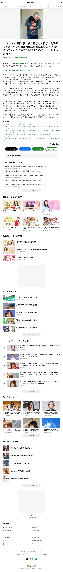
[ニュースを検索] (61, 2)
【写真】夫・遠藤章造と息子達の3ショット (16, 70)
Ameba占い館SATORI (38, 540)
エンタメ (13, 6)
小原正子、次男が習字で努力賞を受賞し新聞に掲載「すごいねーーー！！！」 (25, 184)
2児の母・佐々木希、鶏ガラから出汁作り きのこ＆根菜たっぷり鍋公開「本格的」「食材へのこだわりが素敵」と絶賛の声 (32, 414)
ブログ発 (22, 6)
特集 (31, 6)
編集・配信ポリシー (32, 551)
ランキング (58, 6)
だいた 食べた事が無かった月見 (21, 471)
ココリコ (15, 64)
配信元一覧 (22, 551)
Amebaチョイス (8, 527)
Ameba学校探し (36, 544)
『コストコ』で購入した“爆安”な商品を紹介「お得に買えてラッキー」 (24, 180)
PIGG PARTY (7, 537)
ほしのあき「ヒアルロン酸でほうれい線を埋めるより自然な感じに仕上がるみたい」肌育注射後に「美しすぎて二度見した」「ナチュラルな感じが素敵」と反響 (40, 374)
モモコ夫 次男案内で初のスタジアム (22, 463)
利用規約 (18, 554)
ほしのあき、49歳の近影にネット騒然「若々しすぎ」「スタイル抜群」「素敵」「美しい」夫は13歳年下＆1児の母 (40, 382)
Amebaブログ (36, 530)
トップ (4, 6)
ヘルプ (41, 551)
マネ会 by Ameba (8, 530)
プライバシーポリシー (28, 554)
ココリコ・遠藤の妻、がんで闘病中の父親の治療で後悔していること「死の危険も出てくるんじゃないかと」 (32, 127)
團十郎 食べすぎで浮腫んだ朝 (20, 478)
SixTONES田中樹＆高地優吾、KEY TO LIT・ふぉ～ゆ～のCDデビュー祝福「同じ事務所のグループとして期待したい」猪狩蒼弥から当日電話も (52, 431)
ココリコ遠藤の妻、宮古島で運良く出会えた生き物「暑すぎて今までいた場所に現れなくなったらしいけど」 (32, 135)
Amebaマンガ (36, 537)
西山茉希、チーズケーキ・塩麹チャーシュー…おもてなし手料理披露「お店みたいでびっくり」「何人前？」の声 (39, 364)
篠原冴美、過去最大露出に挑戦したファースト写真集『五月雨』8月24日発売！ (32, 430)
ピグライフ (7, 540)
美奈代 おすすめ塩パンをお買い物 (21, 448)
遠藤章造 (22, 64)
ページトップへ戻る (31, 517)
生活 (40, 6)
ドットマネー (36, 527)
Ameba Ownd (8, 534)
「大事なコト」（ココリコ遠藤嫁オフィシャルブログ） (19, 124)
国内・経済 (49, 6)
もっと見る (31, 190)
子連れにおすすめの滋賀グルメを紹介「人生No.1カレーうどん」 (22, 171)
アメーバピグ (36, 534)
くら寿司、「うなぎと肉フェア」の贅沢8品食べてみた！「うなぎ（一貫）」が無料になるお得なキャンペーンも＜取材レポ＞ (12, 414)
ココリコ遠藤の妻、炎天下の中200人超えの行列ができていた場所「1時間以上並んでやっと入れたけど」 (32, 139)
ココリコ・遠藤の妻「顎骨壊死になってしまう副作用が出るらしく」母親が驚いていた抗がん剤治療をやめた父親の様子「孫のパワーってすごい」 (32, 131)
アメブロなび (7, 544)
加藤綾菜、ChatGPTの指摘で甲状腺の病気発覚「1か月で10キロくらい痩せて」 (52, 414)
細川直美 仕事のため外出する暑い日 (22, 456)
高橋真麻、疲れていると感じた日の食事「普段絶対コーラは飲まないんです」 (25, 166)
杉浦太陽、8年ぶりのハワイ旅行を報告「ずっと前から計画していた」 (23, 175)
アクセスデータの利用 (41, 554)
